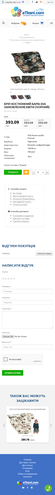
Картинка (6, 332)
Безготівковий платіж (23, 196)
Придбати (13, 172)
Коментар (7, 308)
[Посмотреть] (16, 79)
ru (52, 2)
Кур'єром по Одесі (21, 218)
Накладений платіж (22, 201)
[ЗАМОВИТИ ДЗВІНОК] (48, 488)
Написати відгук (44, 253)
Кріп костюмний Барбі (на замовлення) (27, 409)
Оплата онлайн (20, 204)
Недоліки (6, 297)
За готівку (17, 193)
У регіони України (21, 221)
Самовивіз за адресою (23, 215)
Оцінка (5, 271)
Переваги (6, 286)
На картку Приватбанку (24, 198)
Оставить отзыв (13, 373)
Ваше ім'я (6, 342)
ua (49, 2)
